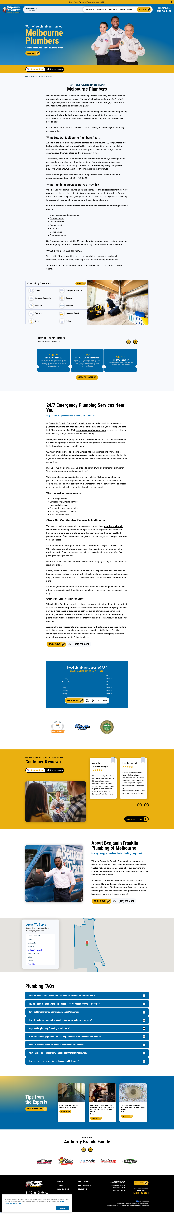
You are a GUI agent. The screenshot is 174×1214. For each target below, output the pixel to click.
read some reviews (94, 586)
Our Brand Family (84, 1185)
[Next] (135, 342)
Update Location (32, 10)
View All (79, 283)
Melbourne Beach (59, 105)
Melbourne (49, 76)
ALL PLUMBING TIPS (34, 1109)
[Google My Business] (47, 1192)
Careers (60, 1185)
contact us (73, 468)
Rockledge (105, 102)
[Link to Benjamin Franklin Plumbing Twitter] (30, 1192)
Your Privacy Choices (144, 1201)
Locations (34, 76)
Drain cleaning (57, 215)
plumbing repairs (79, 189)
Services (60, 1182)
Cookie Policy (17, 1203)
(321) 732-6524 (163, 11)
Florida (41, 76)
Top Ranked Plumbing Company (89, 2)
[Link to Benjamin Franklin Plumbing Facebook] (26, 1192)
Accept (62, 1208)
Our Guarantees (84, 1182)
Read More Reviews (134, 819)
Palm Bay (32, 964)
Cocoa (114, 102)
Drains (92, 1114)
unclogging (73, 215)
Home (26, 76)
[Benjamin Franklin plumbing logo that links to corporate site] (11, 9)
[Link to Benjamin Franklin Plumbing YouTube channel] (34, 1192)
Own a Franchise (63, 1189)
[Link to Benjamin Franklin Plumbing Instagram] (38, 1192)
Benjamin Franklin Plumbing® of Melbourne (83, 99)
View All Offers (87, 377)
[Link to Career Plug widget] (42, 1192)
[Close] (69, 1196)
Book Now (142, 9)
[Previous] (128, 342)
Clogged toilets (57, 218)
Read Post (64, 1111)
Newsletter (82, 1189)
